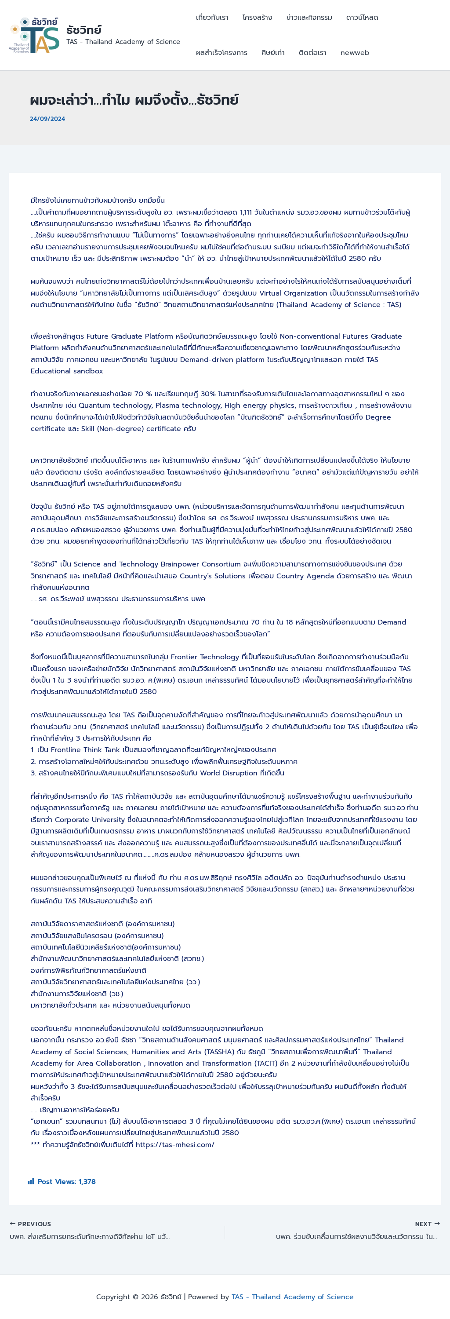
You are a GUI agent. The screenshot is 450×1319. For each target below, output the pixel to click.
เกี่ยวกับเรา (212, 17)
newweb (355, 52)
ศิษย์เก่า (273, 52)
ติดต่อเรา (313, 52)
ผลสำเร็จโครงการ (221, 52)
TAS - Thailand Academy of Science (293, 1297)
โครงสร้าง (257, 17)
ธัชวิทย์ (84, 30)
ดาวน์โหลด (362, 17)
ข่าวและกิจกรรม (309, 17)
